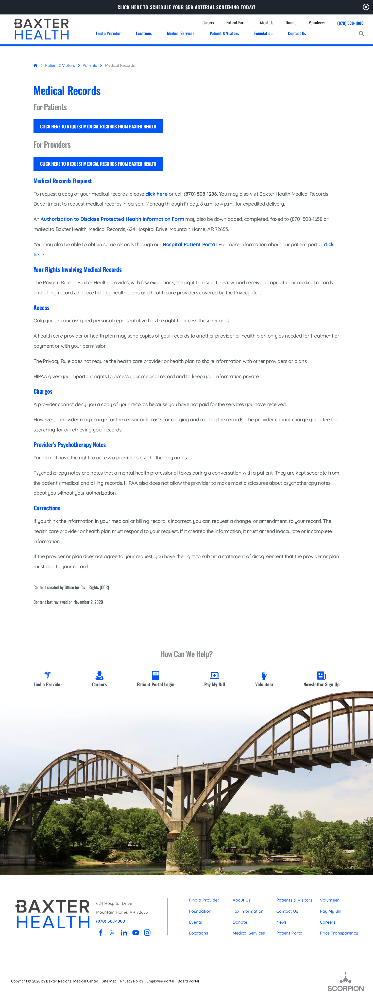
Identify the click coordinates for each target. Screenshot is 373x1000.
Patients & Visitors (294, 900)
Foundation (200, 911)
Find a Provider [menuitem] (108, 33)
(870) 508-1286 (200, 194)
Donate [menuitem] (291, 23)
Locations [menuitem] (144, 33)
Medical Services (249, 933)
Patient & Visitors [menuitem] (224, 33)
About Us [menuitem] (266, 23)
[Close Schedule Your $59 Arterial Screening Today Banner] (366, 7)
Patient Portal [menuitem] (236, 23)
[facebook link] (101, 932)
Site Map (109, 981)
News (281, 922)
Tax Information (248, 911)
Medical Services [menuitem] (180, 33)
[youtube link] (135, 932)
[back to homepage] (35, 65)
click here (156, 194)
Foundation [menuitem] (263, 33)
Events (195, 922)
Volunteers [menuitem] (317, 23)
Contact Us (287, 911)
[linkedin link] (124, 932)
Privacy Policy (131, 981)
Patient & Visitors (60, 65)
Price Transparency (339, 933)
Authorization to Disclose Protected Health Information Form (112, 219)
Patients (90, 65)
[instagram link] (147, 932)
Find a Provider (204, 900)
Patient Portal (289, 933)
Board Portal (188, 981)
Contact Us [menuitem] (297, 33)
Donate (240, 922)
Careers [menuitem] (208, 23)
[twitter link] (112, 932)
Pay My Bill (330, 911)
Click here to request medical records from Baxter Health (98, 126)
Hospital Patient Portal (189, 244)
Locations (198, 933)
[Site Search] (361, 33)
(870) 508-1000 (350, 23)
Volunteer (329, 900)
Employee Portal (160, 981)
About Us (242, 900)
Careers (327, 922)
